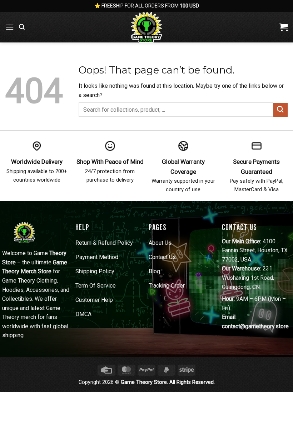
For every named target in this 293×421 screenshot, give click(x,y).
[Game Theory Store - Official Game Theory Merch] (146, 27)
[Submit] (280, 110)
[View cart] (283, 27)
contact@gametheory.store (255, 326)
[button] (9, 27)
